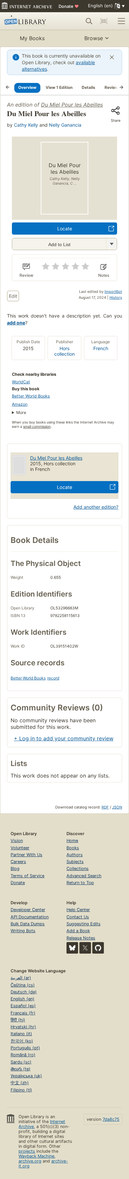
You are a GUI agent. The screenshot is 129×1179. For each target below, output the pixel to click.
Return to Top (80, 882)
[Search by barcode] (104, 21)
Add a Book (78, 930)
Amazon (19, 404)
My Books (32, 38)
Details (88, 87)
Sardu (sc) (21, 1062)
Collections (77, 868)
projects (27, 1151)
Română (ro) (23, 1054)
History (115, 297)
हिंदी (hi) (18, 1019)
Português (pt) (25, 1047)
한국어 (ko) (22, 1040)
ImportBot (113, 291)
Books (72, 847)
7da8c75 (111, 1119)
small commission (37, 426)
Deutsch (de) (24, 991)
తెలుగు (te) (20, 1068)
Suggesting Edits (83, 923)
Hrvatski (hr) (23, 1026)
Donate (69, 6)
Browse (93, 38)
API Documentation (30, 916)
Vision (17, 840)
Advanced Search (84, 875)
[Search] (89, 21)
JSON (117, 807)
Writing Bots (23, 930)
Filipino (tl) (21, 1090)
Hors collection (64, 351)
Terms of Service (27, 875)
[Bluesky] (72, 948)
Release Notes (80, 938)
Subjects (75, 861)
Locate (64, 228)
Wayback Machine (36, 1156)
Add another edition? (95, 507)
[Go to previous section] (7, 87)
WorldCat (21, 381)
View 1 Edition (59, 87)
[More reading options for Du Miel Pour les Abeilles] (111, 244)
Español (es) (23, 1005)
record (53, 678)
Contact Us (77, 916)
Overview (27, 87)
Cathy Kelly (26, 125)
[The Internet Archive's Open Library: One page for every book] (28, 21)
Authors (74, 854)
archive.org (30, 1161)
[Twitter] (85, 948)
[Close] (111, 57)
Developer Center (28, 909)
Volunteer (20, 847)
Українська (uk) (26, 1075)
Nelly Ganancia (65, 125)
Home (72, 840)
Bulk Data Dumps (28, 923)
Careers (18, 861)
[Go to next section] (121, 87)
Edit (13, 296)
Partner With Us (26, 854)
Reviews (113, 87)
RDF (105, 807)
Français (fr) (23, 1013)
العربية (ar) (21, 977)
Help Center (78, 909)
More (21, 412)
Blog (15, 868)
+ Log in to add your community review (63, 738)
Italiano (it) (21, 1033)
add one (16, 322)
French (100, 348)
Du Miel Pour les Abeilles (72, 104)
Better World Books (31, 396)
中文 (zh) (20, 1082)
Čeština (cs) (23, 985)
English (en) (22, 998)
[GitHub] (98, 948)
